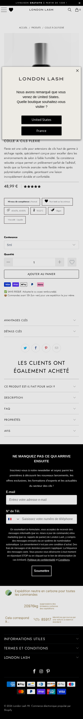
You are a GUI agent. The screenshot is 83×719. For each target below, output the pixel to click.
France (41, 131)
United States (41, 120)
